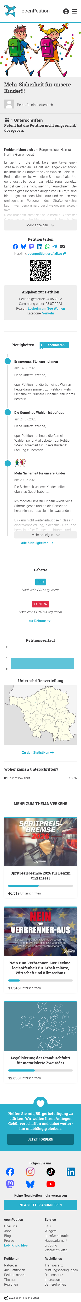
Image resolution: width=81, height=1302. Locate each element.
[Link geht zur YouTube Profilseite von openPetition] (51, 1184)
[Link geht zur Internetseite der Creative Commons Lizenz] (6, 1298)
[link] (74, 12)
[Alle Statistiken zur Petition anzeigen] (40, 744)
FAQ (48, 1226)
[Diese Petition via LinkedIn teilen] (40, 246)
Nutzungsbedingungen (61, 1270)
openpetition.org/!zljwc (45, 254)
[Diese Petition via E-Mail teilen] (62, 246)
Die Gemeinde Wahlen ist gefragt (39, 413)
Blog (7, 1236)
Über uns (10, 1226)
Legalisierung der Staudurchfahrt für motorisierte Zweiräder (40, 1060)
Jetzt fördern (40, 1139)
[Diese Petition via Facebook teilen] (16, 246)
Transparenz (54, 1265)
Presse (9, 1241)
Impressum (53, 1280)
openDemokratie (57, 1236)
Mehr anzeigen (37, 225)
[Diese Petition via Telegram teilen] (55, 246)
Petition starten (15, 1275)
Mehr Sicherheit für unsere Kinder (39, 473)
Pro (40, 582)
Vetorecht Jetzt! (56, 1250)
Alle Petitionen (14, 1270)
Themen (10, 1280)
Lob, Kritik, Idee (16, 1245)
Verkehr (48, 313)
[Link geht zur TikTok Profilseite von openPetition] (51, 1171)
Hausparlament (56, 1241)
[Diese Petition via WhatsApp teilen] (48, 246)
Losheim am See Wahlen (46, 308)
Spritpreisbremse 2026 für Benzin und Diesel (40, 876)
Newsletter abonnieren (41, 1205)
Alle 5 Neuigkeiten (35, 543)
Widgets (50, 1231)
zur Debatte (38, 621)
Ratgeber (10, 1265)
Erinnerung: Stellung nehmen (36, 361)
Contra (40, 604)
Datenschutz (54, 1275)
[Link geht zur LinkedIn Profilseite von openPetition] (71, 1171)
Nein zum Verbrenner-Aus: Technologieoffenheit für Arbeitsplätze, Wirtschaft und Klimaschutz (40, 967)
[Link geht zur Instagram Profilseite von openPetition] (30, 1171)
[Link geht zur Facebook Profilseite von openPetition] (10, 1171)
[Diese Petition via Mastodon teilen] (32, 246)
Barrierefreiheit (55, 1284)
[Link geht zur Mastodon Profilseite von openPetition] (10, 1184)
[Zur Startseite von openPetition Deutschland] (27, 11)
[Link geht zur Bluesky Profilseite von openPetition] (30, 1184)
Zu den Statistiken (36, 753)
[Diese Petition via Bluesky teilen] (24, 246)
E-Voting (51, 1245)
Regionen (11, 1284)
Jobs (7, 1231)
